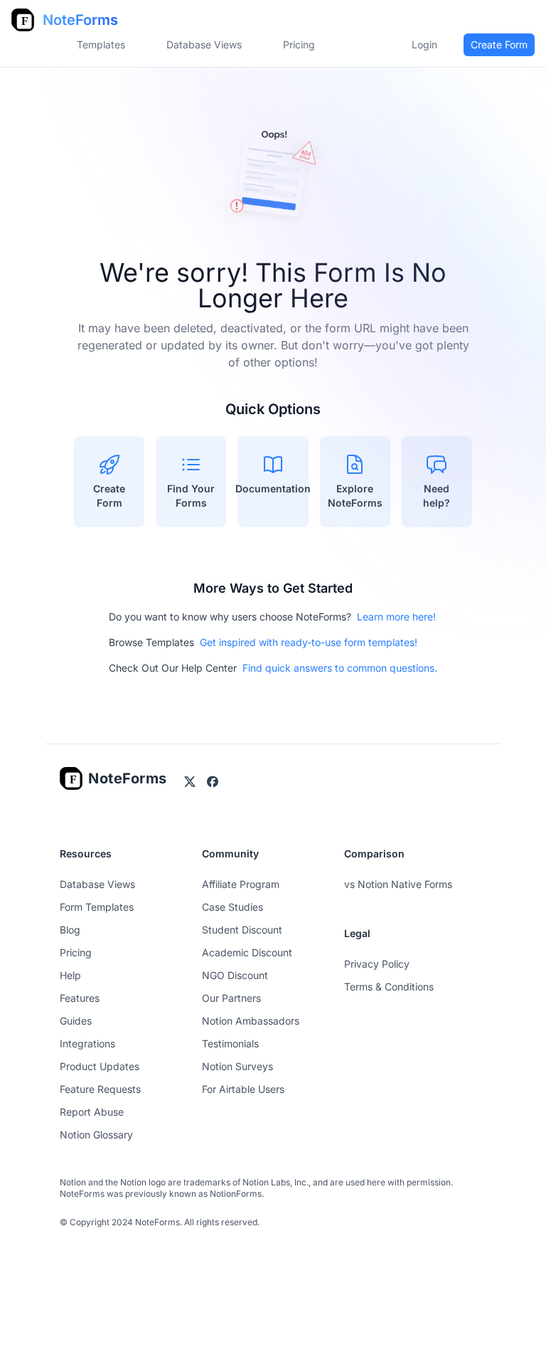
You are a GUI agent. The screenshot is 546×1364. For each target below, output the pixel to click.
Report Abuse (92, 1112)
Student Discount (242, 930)
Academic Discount (247, 952)
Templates (101, 44)
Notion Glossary (96, 1134)
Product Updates (99, 1066)
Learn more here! (396, 616)
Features (80, 998)
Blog (70, 930)
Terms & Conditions (389, 986)
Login (424, 44)
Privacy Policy (377, 964)
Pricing (76, 952)
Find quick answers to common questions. (339, 668)
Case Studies (232, 907)
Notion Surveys (237, 1066)
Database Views (204, 44)
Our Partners (231, 998)
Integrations (87, 1043)
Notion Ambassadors (250, 1021)
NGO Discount (235, 975)
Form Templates (97, 907)
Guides (76, 1021)
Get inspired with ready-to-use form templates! (308, 642)
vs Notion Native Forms (398, 884)
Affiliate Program (240, 884)
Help (70, 975)
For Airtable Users (243, 1089)
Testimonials (230, 1043)
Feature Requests (100, 1089)
